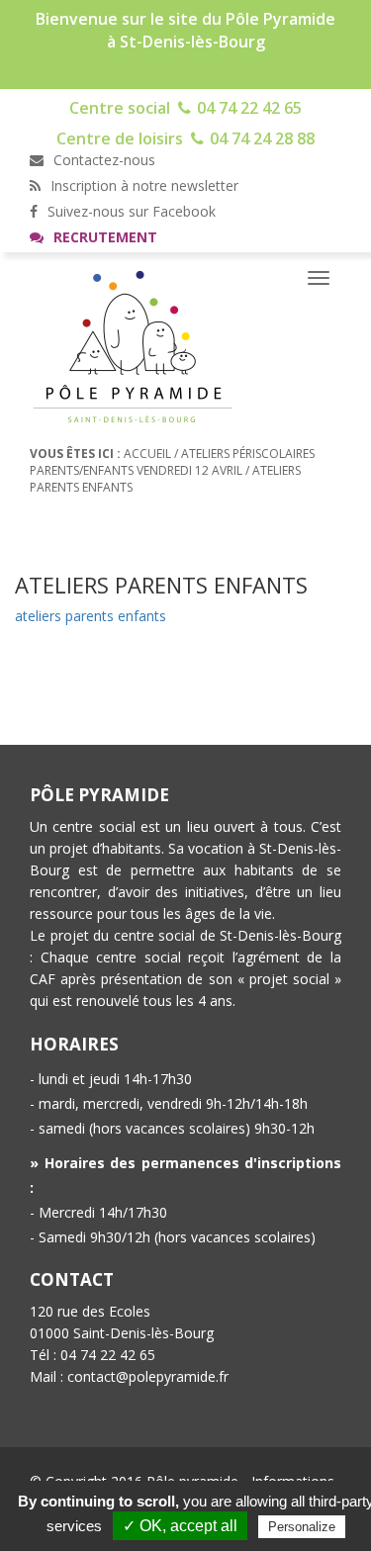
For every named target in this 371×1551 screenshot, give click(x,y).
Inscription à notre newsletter (142, 185)
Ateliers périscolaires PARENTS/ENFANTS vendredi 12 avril (172, 462)
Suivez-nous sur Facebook (130, 211)
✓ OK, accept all (180, 1525)
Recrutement (103, 237)
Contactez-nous (102, 159)
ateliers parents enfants (90, 615)
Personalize (301, 1526)
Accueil (147, 453)
